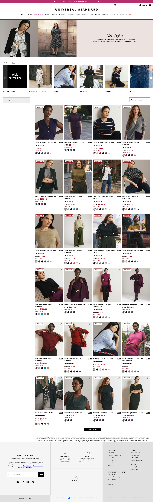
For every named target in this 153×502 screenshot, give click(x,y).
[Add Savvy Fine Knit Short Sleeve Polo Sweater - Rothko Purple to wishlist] (148, 324)
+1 (50, 153)
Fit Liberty (111, 457)
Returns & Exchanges (115, 477)
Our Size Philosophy (114, 455)
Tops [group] (56, 91)
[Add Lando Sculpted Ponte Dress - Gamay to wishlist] (148, 270)
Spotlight (29, 15)
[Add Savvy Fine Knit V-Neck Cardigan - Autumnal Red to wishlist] (90, 324)
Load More (93, 429)
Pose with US (135, 452)
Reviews (110, 468)
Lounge (97, 15)
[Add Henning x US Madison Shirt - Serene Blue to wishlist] (119, 324)
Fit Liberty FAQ (112, 460)
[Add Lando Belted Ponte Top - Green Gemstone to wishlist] (90, 378)
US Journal (111, 463)
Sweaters (62, 15)
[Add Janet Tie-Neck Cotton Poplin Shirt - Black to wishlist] (119, 216)
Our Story (111, 452)
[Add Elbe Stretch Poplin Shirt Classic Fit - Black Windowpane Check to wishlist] (148, 162)
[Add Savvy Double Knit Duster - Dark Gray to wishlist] (61, 378)
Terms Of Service (91, 498)
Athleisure (105, 15)
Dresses (54, 15)
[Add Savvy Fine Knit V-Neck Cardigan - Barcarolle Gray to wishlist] (148, 107)
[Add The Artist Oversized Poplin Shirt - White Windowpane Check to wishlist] (119, 162)
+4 (138, 209)
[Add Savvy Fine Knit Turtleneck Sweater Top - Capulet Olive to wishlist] (90, 162)
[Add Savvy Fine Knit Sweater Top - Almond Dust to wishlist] (61, 216)
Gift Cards (134, 457)
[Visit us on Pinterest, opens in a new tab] (33, 482)
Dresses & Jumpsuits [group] (37, 91)
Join (41, 474)
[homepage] (76, 9)
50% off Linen (38, 15)
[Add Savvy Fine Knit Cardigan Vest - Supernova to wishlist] (61, 107)
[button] (54, 1)
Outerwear (123, 15)
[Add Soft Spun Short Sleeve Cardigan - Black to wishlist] (61, 270)
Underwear (114, 15)
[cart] (150, 5)
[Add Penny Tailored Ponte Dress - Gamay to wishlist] (90, 107)
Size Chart (134, 469)
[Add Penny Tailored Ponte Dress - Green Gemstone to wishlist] (119, 378)
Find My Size (135, 467)
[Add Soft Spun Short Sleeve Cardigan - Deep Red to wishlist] (61, 324)
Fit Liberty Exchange (114, 482)
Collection (7, 63)
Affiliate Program (136, 460)
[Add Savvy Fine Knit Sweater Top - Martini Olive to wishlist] (148, 216)
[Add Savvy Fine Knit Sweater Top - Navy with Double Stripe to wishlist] (119, 107)
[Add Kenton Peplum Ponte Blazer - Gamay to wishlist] (90, 270)
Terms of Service (38, 466)
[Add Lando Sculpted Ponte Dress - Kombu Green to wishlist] (148, 378)
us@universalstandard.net (88, 458)
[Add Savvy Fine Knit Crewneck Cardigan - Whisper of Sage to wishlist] (90, 216)
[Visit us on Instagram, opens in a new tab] (28, 482)
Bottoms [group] (83, 91)
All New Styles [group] (9, 91)
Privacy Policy (27, 466)
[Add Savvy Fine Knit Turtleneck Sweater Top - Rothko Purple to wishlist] (119, 270)
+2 (138, 155)
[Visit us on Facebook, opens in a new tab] (18, 482)
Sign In (144, 5)
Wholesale (111, 465)
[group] (76, 1)
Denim (47, 15)
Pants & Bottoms (81, 15)
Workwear (71, 15)
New (22, 15)
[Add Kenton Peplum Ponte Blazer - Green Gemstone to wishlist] (61, 162)
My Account (135, 455)
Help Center (111, 474)
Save (130, 15)
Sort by (138, 100)
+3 (80, 263)
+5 (109, 153)
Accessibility (112, 484)
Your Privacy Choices (77, 498)
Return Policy (112, 479)
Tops (91, 15)
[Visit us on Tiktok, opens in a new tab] (23, 482)
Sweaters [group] (109, 91)
